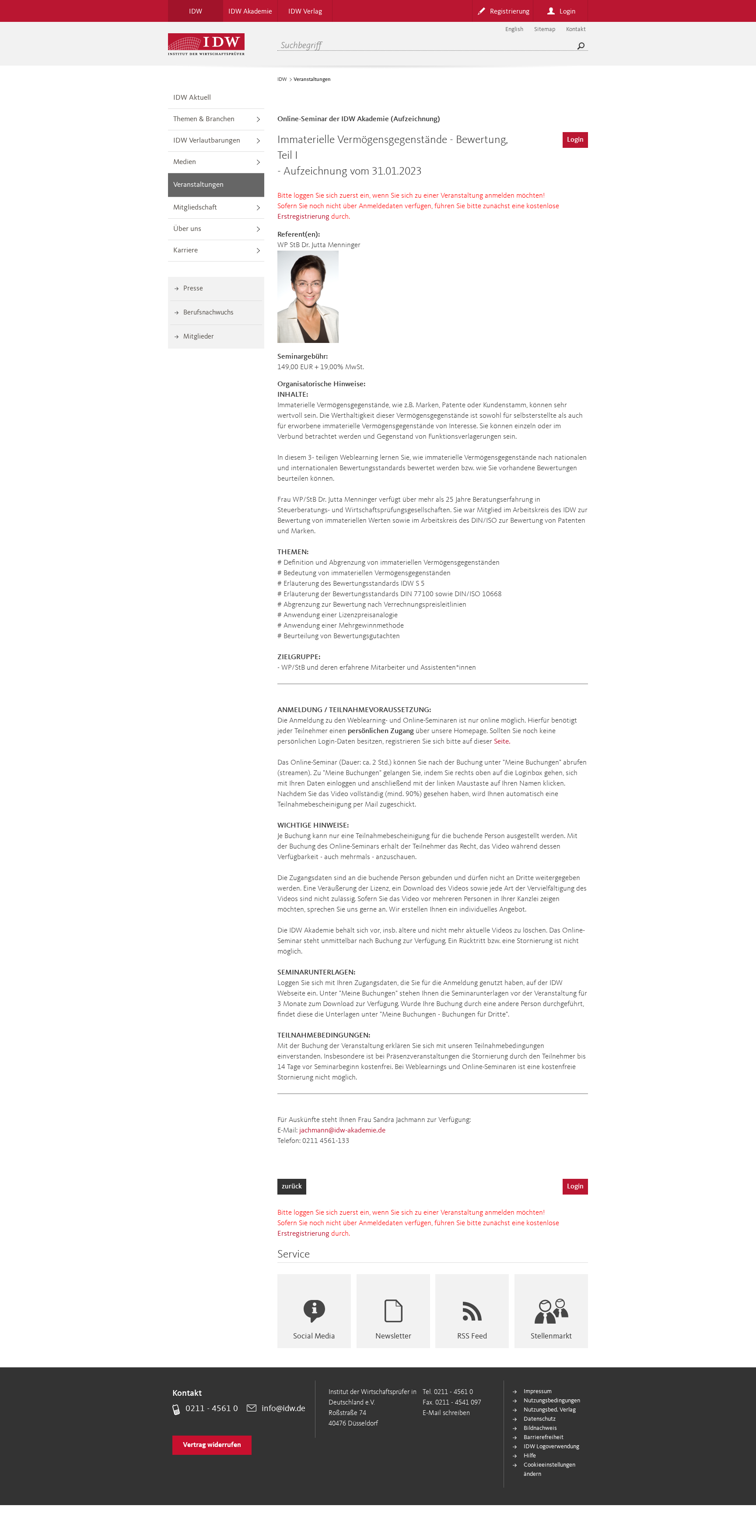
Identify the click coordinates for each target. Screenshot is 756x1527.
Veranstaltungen (198, 185)
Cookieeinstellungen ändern (549, 1469)
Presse (193, 288)
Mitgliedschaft (195, 207)
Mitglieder (198, 336)
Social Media (314, 1336)
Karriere (185, 250)
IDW (282, 79)
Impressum (538, 1391)
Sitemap (544, 29)
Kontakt (576, 29)
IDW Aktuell (192, 97)
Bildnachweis (540, 1428)
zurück (292, 1186)
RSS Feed (472, 1336)
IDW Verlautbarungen (206, 140)
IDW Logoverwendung (551, 1446)
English (514, 29)
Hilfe (530, 1456)
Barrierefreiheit (544, 1437)
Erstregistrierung (303, 216)
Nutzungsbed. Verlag (550, 1410)
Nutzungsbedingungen (552, 1401)
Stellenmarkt (551, 1336)
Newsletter (393, 1336)
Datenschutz (540, 1419)
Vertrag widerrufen (212, 1445)
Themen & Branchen (203, 119)
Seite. (502, 741)
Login (575, 139)
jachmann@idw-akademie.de (342, 1130)
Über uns (187, 229)
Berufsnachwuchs (208, 312)
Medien (184, 162)
